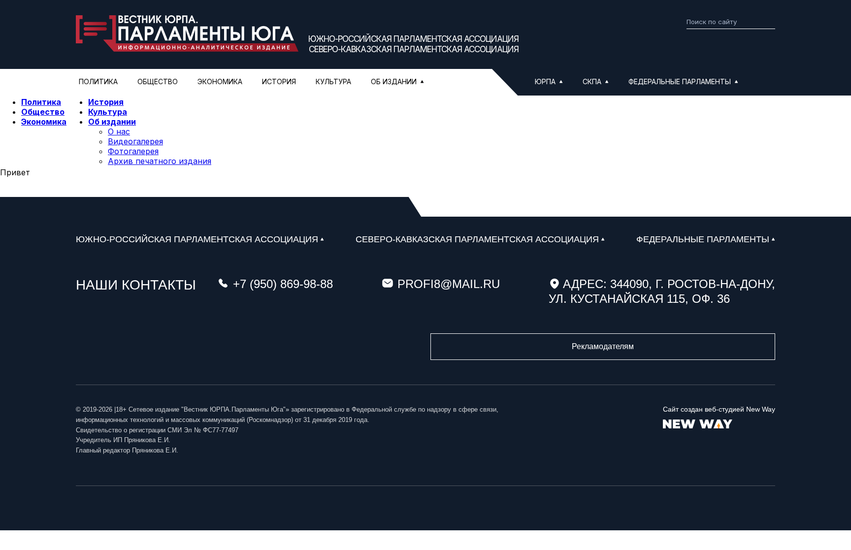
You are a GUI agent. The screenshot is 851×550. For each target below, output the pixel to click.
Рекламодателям (603, 346)
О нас (119, 131)
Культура (333, 81)
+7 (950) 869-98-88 (283, 284)
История (279, 81)
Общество (157, 81)
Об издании (112, 122)
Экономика (219, 81)
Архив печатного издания (159, 161)
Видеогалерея (135, 141)
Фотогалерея (133, 151)
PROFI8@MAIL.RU (448, 284)
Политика (98, 81)
